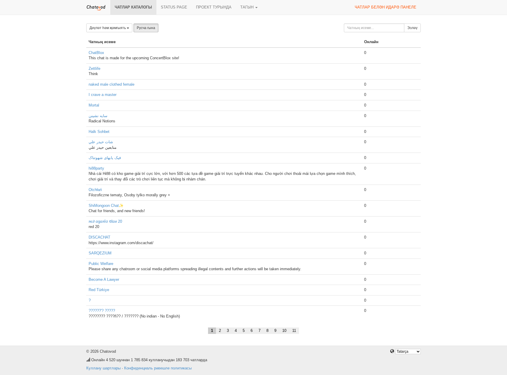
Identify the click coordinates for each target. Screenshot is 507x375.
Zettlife (94, 68)
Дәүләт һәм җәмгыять (108, 28)
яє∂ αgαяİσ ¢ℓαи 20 (105, 221)
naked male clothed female (111, 84)
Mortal (94, 105)
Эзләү (412, 28)
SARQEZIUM (100, 253)
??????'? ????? (102, 310)
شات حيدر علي (101, 142)
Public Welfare (101, 263)
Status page (174, 7)
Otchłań (95, 190)
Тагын (247, 7)
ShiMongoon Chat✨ (106, 205)
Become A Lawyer (104, 279)
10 (284, 330)
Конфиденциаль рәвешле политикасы (158, 368)
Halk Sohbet (99, 131)
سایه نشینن (98, 116)
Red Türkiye (99, 290)
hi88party (96, 168)
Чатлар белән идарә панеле (385, 7)
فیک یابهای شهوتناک (105, 158)
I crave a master (102, 94)
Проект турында (213, 7)
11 (294, 330)
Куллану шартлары (103, 368)
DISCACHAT (99, 237)
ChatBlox (96, 52)
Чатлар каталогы (133, 7)
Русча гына (146, 28)
